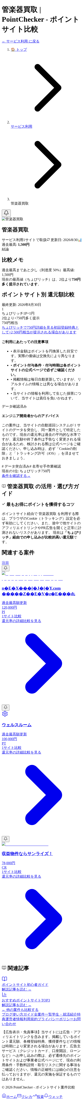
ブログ (7, 1014)
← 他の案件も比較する (20, 1010)
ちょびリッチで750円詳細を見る (28, 327)
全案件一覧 (43, 1014)
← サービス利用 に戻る (20, 41)
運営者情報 (14, 1019)
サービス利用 (21, 126)
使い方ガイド (23, 1014)
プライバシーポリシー (55, 1019)
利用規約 (30, 1019)
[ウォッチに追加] (6, 213)
